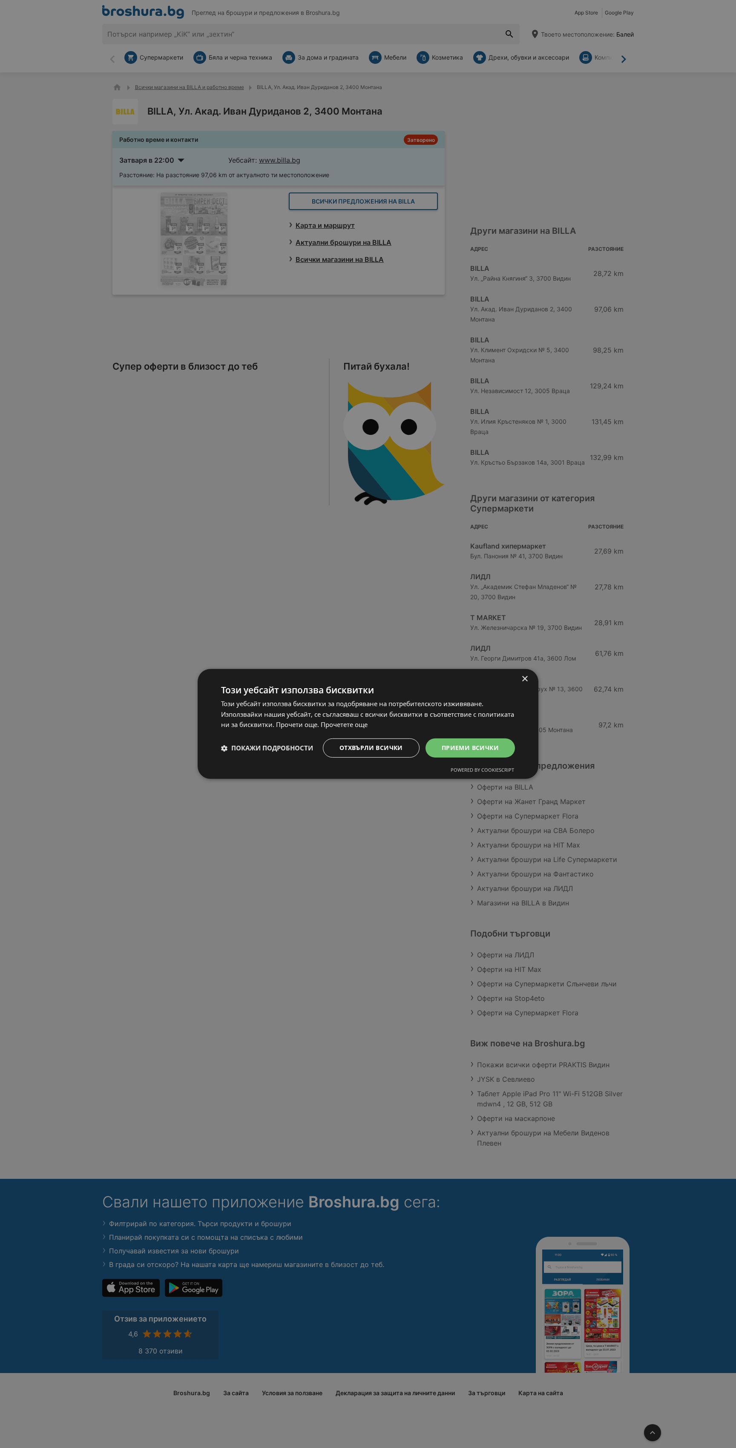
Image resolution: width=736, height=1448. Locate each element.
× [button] (524, 679)
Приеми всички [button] (470, 748)
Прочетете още (344, 725)
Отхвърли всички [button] (371, 748)
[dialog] (368, 724)
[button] (267, 748)
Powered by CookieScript (482, 770)
